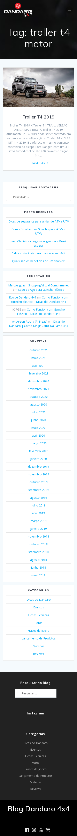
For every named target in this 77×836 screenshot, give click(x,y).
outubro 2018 (39, 544)
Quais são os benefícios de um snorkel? (38, 261)
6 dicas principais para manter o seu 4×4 (38, 253)
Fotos (39, 623)
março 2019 (39, 521)
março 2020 (39, 443)
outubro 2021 (39, 350)
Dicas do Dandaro (38, 599)
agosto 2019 (38, 498)
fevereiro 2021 (38, 373)
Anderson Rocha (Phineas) (29, 321)
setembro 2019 (38, 490)
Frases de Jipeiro (38, 631)
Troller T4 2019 (38, 117)
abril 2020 (38, 435)
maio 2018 (38, 575)
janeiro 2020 (38, 459)
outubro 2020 (39, 397)
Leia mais (38, 162)
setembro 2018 (38, 552)
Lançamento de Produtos (39, 638)
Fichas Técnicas (38, 615)
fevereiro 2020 (38, 451)
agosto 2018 (38, 560)
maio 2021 (38, 358)
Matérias (38, 646)
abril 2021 (38, 366)
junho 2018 (38, 567)
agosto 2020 (38, 404)
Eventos (38, 607)
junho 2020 (38, 420)
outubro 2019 (39, 482)
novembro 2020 (38, 389)
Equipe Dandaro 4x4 (22, 297)
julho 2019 (39, 505)
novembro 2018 (38, 536)
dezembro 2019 (38, 466)
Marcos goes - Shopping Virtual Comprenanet (38, 285)
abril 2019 (38, 513)
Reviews (38, 654)
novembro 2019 (38, 474)
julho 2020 (39, 412)
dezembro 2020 (38, 381)
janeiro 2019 (38, 529)
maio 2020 (38, 428)
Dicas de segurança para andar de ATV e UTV (38, 221)
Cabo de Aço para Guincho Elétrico (41, 290)
